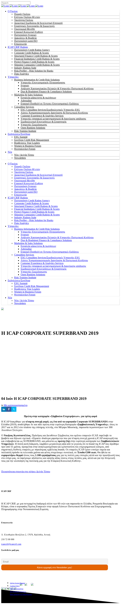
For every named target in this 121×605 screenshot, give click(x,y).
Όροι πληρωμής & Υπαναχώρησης (21, 594)
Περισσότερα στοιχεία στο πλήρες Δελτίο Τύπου (25, 471)
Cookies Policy (15, 586)
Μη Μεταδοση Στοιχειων (18, 591)
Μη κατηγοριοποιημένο (15, 405)
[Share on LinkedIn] (3, 409)
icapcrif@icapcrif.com (11, 544)
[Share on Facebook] (8, 409)
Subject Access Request (17, 583)
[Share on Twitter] (13, 409)
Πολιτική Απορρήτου (16, 589)
